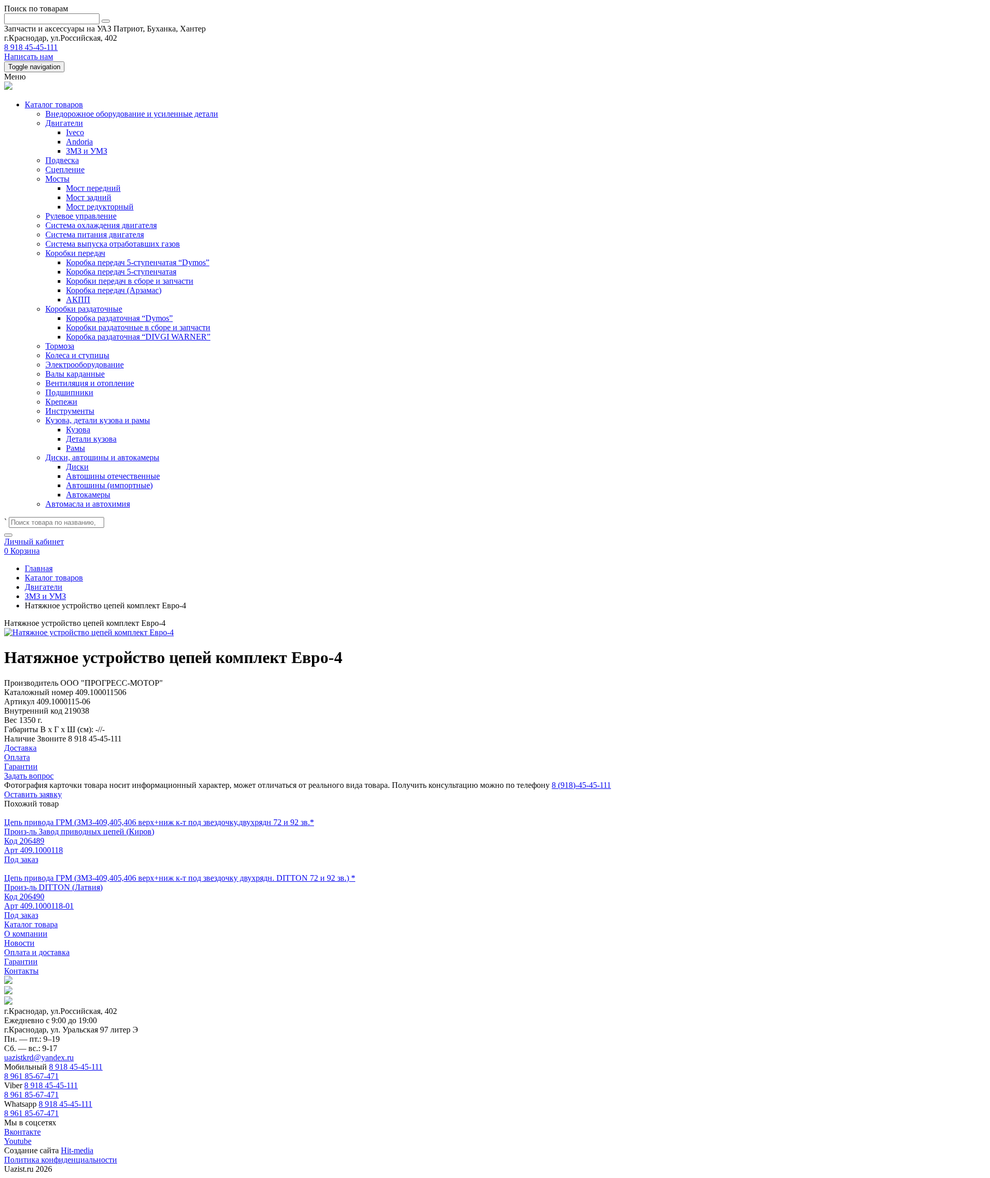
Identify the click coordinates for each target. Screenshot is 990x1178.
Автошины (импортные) (109, 485)
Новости (19, 943)
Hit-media (77, 1150)
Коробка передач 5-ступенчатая (121, 271)
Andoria (79, 141)
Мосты (57, 178)
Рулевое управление (81, 216)
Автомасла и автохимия (87, 503)
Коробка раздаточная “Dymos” (119, 318)
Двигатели (64, 123)
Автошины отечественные (113, 476)
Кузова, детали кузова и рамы (97, 420)
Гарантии (21, 961)
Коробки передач (75, 253)
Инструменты (69, 411)
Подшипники (69, 392)
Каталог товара (31, 924)
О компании (25, 933)
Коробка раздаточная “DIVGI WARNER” (138, 336)
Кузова (78, 429)
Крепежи (61, 401)
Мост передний (93, 188)
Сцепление (65, 169)
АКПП (78, 299)
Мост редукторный (100, 206)
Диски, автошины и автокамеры (102, 457)
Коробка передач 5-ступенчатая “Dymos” (137, 262)
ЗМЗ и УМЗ (86, 151)
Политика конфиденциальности (60, 1159)
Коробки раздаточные (83, 308)
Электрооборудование (84, 364)
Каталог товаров (54, 104)
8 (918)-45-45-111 (581, 785)
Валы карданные (75, 373)
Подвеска (62, 160)
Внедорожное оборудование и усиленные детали (131, 113)
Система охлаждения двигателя (101, 225)
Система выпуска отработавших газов (112, 243)
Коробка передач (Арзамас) (113, 290)
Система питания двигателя (94, 234)
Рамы (75, 448)
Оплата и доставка (37, 952)
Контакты (21, 970)
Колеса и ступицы (77, 355)
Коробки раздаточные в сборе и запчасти (138, 327)
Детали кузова (91, 438)
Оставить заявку (33, 794)
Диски (77, 466)
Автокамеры (88, 494)
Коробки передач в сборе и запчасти (129, 281)
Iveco (75, 132)
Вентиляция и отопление (89, 383)
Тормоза (59, 346)
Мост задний (88, 197)
